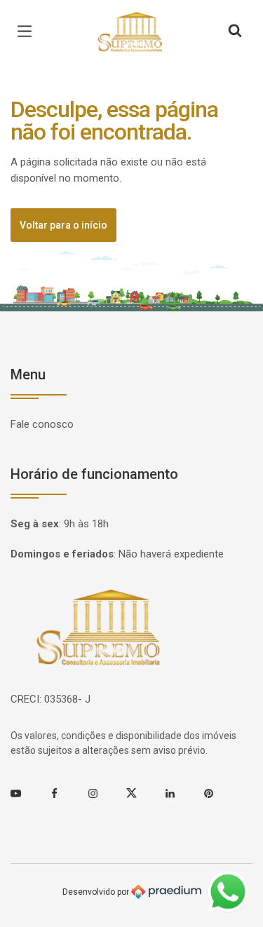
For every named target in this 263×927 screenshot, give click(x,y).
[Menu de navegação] (28, 31)
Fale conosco (42, 424)
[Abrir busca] (235, 32)
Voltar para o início (63, 225)
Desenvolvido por (96, 891)
